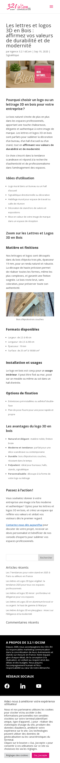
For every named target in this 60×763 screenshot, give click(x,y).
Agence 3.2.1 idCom (21, 51)
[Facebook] (7, 685)
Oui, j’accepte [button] (40, 755)
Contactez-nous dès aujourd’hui (24, 524)
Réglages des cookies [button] (17, 755)
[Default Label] (23, 685)
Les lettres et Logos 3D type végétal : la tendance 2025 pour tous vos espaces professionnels (25, 585)
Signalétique (12, 55)
